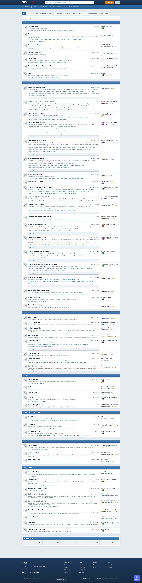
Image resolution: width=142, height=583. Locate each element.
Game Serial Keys (33, 453)
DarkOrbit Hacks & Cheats (35, 244)
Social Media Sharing (50, 62)
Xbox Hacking (37, 307)
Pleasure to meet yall (106, 33)
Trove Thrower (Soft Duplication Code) (110, 174)
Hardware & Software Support (42, 70)
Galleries (37, 48)
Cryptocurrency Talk (71, 474)
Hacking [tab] (67, 13)
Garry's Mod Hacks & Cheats (74, 226)
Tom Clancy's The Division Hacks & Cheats (85, 253)
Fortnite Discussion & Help (41, 184)
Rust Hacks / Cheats (67, 253)
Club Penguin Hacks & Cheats (76, 242)
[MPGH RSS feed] (37, 572)
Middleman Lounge (39, 474)
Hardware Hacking (39, 383)
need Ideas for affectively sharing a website (110, 58)
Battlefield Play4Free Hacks (36, 93)
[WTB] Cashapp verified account (108, 494)
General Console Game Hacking (62, 307)
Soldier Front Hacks (47, 270)
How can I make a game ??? (107, 358)
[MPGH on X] (26, 572)
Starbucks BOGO (105, 529)
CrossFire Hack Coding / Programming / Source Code (43, 165)
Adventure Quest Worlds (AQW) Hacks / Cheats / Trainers (49, 105)
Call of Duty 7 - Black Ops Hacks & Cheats (69, 130)
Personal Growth (61, 62)
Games (66, 567)
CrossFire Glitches (50, 167)
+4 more (32, 97)
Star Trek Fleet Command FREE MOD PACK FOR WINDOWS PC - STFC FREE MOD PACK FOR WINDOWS (110, 277)
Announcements (33, 26)
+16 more (32, 233)
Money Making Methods (35, 405)
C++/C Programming (34, 322)
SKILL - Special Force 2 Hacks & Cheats (40, 255)
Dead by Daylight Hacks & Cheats (57, 226)
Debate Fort (82, 39)
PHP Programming (84, 344)
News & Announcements (40, 30)
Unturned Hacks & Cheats (35, 228)
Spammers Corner (38, 39)
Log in (117, 2)
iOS (51, 462)
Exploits (30, 387)
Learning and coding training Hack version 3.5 (110, 353)
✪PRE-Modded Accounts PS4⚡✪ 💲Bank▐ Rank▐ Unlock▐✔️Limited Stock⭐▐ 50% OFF (110, 187)
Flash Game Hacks (63, 242)
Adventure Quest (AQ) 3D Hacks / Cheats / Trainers (70, 107)
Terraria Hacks (33, 283)
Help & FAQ (81, 572)
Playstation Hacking (47, 307)
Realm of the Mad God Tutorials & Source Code (82, 221)
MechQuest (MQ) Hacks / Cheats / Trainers (40, 109)
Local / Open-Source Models (69, 420)
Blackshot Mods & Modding (81, 117)
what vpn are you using (106, 392)
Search (66, 572)
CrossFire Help (51, 163)
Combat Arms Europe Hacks (88, 147)
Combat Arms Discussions (41, 147)
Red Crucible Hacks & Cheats (65, 244)
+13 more (32, 273)
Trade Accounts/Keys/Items (36, 510)
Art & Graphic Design (34, 45)
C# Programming (33, 335)
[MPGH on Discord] (23, 572)
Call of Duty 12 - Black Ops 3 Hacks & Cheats (41, 134)
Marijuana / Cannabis (34, 52)
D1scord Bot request (106, 317)
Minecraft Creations (71, 210)
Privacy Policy (82, 564)
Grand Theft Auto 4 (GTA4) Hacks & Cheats (40, 193)
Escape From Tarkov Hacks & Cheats (38, 257)
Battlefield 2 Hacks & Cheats (37, 95)
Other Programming (34, 340)
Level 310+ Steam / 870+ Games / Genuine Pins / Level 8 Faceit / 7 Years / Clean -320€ (110, 224)
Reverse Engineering (34, 346)
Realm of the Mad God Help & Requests (58, 221)
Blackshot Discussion (49, 117)
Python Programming (34, 328)
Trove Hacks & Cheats (35, 174)
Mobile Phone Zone (34, 459)
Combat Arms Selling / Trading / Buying (50, 149)
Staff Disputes (38, 77)
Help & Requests (45, 48)
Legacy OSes (75, 462)
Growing (44, 54)
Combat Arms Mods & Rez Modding (57, 147)
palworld (103, 290)
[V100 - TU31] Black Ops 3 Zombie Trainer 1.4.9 (110, 122)
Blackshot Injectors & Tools (36, 119)
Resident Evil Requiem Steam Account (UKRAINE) (110, 509)
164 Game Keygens (105, 452)
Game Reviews (44, 449)
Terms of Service (83, 569)
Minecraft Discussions (62, 208)
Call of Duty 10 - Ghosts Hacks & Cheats (65, 132)
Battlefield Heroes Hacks (52, 93)
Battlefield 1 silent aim (106, 87)
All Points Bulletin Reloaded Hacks (82, 268)
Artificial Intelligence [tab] (78, 13)
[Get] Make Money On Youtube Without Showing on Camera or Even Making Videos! (110, 404)
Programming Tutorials (55, 344)
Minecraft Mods (33, 210)
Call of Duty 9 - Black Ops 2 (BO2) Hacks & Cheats (43, 130)
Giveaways (31, 522)
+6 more (32, 154)
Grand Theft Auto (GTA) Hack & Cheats (40, 187)
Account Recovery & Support (50, 77)
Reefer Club (37, 54)
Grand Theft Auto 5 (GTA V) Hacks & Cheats (46, 191)
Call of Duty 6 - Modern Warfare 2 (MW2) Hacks (47, 128)
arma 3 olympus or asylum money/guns (110, 264)
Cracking (30, 397)
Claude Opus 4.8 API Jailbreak (108, 431)
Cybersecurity (32, 392)
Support (30, 73)
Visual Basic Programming (41, 344)
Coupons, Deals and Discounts (37, 529)
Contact (110, 567)
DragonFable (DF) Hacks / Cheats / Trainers (78, 105)
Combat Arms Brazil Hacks (74, 147)
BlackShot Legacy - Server (107, 113)
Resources (74, 48)
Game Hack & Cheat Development (38, 290)
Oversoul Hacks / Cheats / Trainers (86, 109)
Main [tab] (28, 13)
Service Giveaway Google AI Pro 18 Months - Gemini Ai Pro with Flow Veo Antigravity (110, 522)
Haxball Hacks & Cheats (80, 244)
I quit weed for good (106, 52)
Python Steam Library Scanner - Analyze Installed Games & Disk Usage (110, 328)
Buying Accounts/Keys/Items (37, 494)
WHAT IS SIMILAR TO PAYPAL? (108, 386)
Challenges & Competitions (57, 48)
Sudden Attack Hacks (59, 270)
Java (63, 344)
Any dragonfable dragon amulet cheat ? (110, 101)
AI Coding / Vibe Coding (54, 420)
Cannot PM (103, 73)
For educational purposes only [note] (111, 578)
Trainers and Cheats (34, 297)
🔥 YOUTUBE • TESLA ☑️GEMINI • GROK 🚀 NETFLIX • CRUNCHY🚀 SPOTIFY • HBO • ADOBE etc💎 (110, 501)
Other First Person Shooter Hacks (38, 251)
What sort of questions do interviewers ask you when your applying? (110, 366)
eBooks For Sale (38, 506)
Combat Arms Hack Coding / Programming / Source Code (76, 149)
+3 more (32, 212)
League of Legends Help (76, 200)
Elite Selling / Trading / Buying (37, 488)
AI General (31, 416)
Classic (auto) (60, 579)
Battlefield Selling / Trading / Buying (71, 93)
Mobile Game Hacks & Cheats (41, 462)
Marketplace (67, 569)
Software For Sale (53, 506)
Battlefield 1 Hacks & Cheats (91, 93)
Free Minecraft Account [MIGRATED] (109, 204)
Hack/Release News (52, 30)
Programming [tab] (58, 13)
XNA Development (81, 362)
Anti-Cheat (58, 294)
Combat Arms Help (33, 149)
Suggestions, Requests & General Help (39, 66)
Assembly (76, 344)
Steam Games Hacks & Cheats (37, 224)
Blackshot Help (38, 117)
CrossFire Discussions (40, 163)
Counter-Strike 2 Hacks (40, 226)
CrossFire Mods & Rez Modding (65, 163)
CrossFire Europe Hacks (63, 167)
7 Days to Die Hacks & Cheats (60, 255)
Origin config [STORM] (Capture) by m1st (110, 397)
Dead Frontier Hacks (55, 253)
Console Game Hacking (35, 305)
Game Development (34, 358)
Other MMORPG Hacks (35, 277)
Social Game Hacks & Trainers (37, 237)
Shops (45, 506)
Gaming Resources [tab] (93, 13)
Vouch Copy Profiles (50, 485)
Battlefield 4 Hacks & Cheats (63, 91)
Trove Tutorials (79, 178)
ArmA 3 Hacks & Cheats (35, 270)
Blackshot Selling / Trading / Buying (55, 119)
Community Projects (69, 30)
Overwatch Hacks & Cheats (75, 255)
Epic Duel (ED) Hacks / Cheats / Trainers (64, 109)
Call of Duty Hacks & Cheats (36, 122)
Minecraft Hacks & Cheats (36, 204)
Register (109, 2)
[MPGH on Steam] (34, 572)
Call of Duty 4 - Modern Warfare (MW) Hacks (41, 132)
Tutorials (68, 48)
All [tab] (23, 13)
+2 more (32, 170)
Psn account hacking (106, 304)
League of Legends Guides (90, 200)
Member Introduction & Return (52, 39)
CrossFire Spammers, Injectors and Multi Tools (71, 165)
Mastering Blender (105, 44)
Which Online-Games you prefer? (109, 445)
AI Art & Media (63, 428)
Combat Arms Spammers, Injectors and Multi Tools (42, 151)
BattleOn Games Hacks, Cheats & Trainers (41, 101)
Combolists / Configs (40, 401)
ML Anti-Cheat (72, 435)
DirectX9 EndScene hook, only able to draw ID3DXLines (110, 322)
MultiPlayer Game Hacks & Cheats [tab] (42, 13)
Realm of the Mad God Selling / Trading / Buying (47, 219)
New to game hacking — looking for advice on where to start (110, 66)
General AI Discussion (40, 420)
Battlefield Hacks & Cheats (36, 87)
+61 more (32, 286)
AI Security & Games (34, 431)
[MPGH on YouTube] (30, 572)
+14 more (32, 136)
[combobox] (70, 2)
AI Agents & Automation (40, 428)
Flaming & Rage (65, 39)
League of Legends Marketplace (42, 200)
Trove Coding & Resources (67, 178)
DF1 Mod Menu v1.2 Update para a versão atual (110, 251)
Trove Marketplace (39, 178)
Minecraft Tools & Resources (45, 210)
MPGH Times (60, 30)
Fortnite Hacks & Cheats (35, 181)
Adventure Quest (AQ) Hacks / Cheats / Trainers (42, 107)
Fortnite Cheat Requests (107, 181)
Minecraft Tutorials (59, 210)
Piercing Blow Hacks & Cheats (57, 279)
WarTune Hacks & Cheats (49, 244)
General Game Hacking (48, 294)
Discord (110, 564)
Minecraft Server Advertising (86, 208)
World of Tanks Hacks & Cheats (85, 281)
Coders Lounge (32, 317)
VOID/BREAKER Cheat (106, 297)
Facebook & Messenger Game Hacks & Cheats (45, 242)
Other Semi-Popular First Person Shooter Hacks (42, 264)
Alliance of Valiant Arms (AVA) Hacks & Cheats (65, 266)
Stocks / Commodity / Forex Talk (86, 474)
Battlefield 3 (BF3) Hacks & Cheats (44, 91)
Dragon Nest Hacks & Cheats (41, 253)
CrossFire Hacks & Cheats (36, 158)
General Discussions (65, 462)
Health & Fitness (39, 62)
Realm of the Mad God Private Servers (72, 219)
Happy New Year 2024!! (106, 26)
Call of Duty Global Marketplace (64, 134)
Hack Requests (38, 294)
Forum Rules (82, 567)
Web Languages (69, 344)
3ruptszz (115, 542)
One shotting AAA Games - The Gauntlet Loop (110, 424)
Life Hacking (32, 58)
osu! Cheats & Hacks (70, 281)
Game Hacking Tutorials (68, 294)
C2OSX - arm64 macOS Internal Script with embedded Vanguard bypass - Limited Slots (110, 196)
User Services (32, 479)
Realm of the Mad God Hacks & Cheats (40, 216)
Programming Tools (34, 353)
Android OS (56, 462)
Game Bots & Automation (83, 435)
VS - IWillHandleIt (105, 335)
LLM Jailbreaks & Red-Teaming (42, 435)
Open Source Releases (46, 346)
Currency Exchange (39, 485)
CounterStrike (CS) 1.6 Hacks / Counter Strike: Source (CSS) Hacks (61, 228)
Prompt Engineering (53, 428)
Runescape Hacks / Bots (72, 279)
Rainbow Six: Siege (88, 226)
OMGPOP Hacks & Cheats (91, 242)
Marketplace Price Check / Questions (55, 474)
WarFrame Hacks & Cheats (65, 230)
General (30, 34)
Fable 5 (102, 416)
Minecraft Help (73, 208)
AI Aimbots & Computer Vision (60, 435)
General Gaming (33, 445)
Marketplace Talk (33, 472)
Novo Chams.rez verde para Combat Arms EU (110, 140)
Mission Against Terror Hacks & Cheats (61, 268)
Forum (66, 564)
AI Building (31, 424)
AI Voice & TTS (72, 428)
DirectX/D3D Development (41, 362)
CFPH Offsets (104, 158)
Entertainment (74, 39)
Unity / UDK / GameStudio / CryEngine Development (62, 362)
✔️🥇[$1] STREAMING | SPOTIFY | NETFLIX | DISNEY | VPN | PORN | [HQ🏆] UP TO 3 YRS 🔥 (110, 479)
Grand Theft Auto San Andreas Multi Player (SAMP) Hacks (74, 191)
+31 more (32, 260)
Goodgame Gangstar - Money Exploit (109, 237)
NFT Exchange (32, 476)
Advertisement (104, 459)
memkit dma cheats (105, 379)
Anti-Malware (70, 70)
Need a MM (103, 471)
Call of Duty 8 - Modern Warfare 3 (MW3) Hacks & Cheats (76, 128)
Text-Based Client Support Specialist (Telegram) (110, 516)
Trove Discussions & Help (52, 178)
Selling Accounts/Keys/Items (37, 501)
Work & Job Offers (34, 517)
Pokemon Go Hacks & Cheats (57, 281)
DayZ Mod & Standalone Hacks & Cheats (39, 268)
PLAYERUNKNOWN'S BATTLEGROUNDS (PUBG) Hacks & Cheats (43, 230)
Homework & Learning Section (58, 70)
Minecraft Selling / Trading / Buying (44, 208)
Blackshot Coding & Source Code (64, 117)
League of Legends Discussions (60, 200)
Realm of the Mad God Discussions (38, 221)
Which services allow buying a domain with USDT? (110, 340)
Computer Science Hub (35, 366)
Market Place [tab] (104, 13)
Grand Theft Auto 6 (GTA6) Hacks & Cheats (64, 193)
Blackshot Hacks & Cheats (36, 113)
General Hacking (33, 379)
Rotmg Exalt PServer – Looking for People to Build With (110, 216)
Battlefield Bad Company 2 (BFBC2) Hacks (83, 91)
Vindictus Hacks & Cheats (41, 279)
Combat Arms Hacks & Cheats (37, 140)
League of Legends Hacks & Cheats (38, 196)
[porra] (32, 2)
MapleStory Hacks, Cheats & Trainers (39, 281)
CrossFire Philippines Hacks (36, 167)
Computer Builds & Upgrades (36, 41)
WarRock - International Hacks (42, 266)
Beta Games (37, 449)
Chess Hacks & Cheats (40, 301)
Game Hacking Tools (81, 294)
